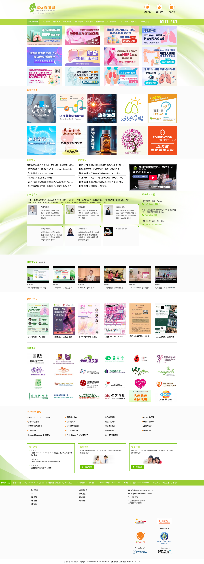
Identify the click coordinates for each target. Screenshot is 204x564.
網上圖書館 (111, 22)
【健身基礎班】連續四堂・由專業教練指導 (172, 337)
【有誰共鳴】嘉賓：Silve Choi (153, 221)
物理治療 (75, 202)
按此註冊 (139, 467)
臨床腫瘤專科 (86, 200)
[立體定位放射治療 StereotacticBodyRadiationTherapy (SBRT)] (71, 109)
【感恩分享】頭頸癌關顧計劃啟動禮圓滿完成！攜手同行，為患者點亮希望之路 (109, 165)
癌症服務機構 (97, 200)
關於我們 (134, 22)
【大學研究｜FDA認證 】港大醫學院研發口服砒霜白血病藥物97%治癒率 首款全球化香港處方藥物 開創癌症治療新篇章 (125, 178)
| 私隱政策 (115, 562)
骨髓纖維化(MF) (72, 417)
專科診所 (71, 200)
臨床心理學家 (65, 202)
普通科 (99, 202)
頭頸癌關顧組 (110, 422)
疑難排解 (56, 22)
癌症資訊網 (33, 22)
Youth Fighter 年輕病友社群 (77, 435)
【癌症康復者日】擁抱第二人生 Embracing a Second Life (49, 169)
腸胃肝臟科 (84, 202)
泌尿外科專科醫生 (52, 202)
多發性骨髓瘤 (33, 422)
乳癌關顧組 (32, 430)
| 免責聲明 (129, 562)
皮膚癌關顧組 (148, 422)
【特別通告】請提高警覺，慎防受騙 (92, 186)
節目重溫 (124, 22)
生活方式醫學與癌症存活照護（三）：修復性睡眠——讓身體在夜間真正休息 (159, 211)
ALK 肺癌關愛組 (72, 430)
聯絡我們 (145, 22)
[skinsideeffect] (162, 109)
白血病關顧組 (148, 417)
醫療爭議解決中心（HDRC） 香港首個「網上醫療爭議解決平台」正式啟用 (56, 165)
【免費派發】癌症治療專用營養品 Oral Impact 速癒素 (99, 173)
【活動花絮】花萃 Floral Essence (40, 173)
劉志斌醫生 (120, 207)
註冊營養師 (120, 200)
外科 (78, 200)
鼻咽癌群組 (147, 426)
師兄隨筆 (81, 207)
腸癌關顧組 (147, 430)
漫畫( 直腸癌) (46, 229)
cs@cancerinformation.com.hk (141, 494)
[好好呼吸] (102, 109)
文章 (32, 494)
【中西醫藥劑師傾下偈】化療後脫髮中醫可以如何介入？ (49, 186)
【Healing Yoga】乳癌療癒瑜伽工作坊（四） (95, 337)
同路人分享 (32, 202)
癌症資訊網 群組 (111, 435)
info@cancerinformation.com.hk (142, 490)
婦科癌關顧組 (110, 426)
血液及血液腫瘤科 (40, 200)
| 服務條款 (122, 562)
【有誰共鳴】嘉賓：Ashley (152, 201)
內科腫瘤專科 (109, 200)
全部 (30, 200)
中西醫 (92, 202)
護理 (105, 202)
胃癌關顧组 (70, 422)
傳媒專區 (89, 22)
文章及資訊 (45, 22)
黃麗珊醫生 (45, 207)
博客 (64, 200)
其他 (127, 200)
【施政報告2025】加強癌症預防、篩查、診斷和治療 (98, 169)
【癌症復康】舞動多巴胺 (62, 337)
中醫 (59, 200)
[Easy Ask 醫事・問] (132, 109)
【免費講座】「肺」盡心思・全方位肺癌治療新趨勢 (47, 337)
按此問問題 (88, 467)
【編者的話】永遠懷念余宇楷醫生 (40, 178)
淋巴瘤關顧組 (110, 417)
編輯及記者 (52, 200)
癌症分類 (67, 22)
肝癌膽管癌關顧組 (35, 426)
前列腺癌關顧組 (72, 426)
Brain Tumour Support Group (39, 417)
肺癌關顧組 (109, 430)
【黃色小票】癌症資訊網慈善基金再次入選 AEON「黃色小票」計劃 (53, 182)
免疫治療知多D (122, 229)
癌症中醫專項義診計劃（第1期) (141, 336)
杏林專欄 (100, 22)
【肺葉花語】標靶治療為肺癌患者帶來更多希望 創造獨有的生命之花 (105, 182)
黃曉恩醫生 (82, 229)
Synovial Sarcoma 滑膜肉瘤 (39, 435)
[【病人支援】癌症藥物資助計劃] (41, 109)
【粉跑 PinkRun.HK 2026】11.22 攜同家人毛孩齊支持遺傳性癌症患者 (51, 454)
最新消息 (79, 22)
